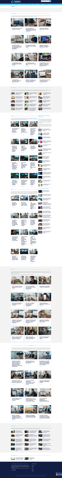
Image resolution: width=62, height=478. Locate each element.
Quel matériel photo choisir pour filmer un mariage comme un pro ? (19, 435)
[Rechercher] (50, 1)
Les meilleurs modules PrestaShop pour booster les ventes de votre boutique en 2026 (15, 223)
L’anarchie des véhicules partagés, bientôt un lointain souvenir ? (47, 130)
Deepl (46, 126)
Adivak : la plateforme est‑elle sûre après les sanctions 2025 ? (24, 131)
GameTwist (35, 16)
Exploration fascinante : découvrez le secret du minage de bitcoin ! (32, 182)
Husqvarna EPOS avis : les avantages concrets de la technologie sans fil (32, 105)
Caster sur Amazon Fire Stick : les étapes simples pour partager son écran (19, 105)
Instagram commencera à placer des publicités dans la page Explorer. (47, 165)
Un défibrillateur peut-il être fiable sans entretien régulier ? (17, 64)
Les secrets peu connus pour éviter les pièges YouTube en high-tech (33, 449)
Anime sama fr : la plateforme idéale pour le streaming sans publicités (15, 238)
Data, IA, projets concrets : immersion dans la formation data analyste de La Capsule (47, 212)
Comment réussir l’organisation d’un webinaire (32, 458)
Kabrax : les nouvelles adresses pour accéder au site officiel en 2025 (15, 258)
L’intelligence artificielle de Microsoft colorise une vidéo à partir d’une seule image (47, 173)
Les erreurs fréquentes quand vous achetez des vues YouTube (46, 432)
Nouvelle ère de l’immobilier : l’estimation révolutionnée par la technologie (47, 199)
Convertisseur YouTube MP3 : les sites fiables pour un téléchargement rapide (33, 432)
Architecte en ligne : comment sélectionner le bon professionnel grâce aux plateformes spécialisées (17, 47)
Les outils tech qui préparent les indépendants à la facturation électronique (44, 400)
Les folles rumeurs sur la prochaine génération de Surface (46, 161)
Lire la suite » (27, 32)
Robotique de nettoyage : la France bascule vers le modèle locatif (19, 93)
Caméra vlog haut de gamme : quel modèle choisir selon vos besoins (19, 432)
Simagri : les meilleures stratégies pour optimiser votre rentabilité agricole (31, 416)
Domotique (13, 4)
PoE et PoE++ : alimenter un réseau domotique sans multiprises (47, 101)
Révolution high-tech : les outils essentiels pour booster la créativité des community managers (15, 165)
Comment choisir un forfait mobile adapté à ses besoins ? (45, 304)
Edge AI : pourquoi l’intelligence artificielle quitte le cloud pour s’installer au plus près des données (17, 417)
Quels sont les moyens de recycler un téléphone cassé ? (45, 337)
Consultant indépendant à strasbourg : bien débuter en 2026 (45, 381)
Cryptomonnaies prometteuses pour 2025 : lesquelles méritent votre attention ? (24, 182)
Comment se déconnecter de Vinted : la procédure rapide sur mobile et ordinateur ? (17, 321)
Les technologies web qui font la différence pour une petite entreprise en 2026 (33, 205)
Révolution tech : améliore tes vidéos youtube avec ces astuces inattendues (47, 440)
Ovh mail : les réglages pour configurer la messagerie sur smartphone (30, 304)
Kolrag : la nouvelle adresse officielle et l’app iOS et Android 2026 (30, 337)
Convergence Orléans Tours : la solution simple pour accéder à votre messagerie (33, 259)
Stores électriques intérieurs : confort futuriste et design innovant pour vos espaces (19, 458)
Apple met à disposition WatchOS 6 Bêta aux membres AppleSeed (46, 157)
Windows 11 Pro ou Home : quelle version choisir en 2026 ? (24, 204)
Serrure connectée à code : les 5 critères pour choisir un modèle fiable (47, 93)
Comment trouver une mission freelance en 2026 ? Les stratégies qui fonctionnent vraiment (31, 400)
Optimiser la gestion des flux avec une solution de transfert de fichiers (31, 80)
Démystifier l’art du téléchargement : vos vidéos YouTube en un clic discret (33, 435)
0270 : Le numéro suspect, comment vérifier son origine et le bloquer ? (17, 337)
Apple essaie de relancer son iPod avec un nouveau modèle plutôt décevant (47, 142)
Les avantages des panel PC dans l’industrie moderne (17, 399)
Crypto (24, 4)
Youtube (43, 4)
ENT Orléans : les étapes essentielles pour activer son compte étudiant (33, 222)
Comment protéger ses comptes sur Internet (14, 204)
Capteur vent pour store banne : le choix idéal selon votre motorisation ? (47, 97)
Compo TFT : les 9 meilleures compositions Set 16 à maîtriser (47, 228)
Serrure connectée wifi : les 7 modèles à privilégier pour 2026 (33, 97)
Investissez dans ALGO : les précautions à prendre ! (33, 147)
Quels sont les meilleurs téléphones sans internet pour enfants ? (44, 321)
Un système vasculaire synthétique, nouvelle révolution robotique (46, 134)
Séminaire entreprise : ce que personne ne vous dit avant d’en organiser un (17, 381)
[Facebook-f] (48, 4)
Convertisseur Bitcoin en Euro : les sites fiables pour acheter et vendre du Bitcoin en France (33, 131)
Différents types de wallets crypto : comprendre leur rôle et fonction (24, 148)
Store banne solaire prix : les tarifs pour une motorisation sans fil (33, 93)
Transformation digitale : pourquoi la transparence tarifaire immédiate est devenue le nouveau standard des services (24, 240)
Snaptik (15, 272)
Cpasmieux (25, 192)
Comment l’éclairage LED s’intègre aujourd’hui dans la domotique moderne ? (20, 101)
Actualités (19, 4)
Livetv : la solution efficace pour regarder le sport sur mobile (17, 287)
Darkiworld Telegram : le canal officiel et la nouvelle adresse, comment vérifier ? (14, 149)
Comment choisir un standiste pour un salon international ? (30, 362)
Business (37, 4)
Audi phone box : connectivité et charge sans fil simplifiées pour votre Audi (24, 165)
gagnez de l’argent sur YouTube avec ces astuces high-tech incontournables (47, 449)
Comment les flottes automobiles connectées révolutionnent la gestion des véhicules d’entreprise (45, 417)
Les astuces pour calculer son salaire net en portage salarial (31, 46)
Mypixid (41, 271)
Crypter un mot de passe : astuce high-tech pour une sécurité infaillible (15, 182)
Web (28, 4)
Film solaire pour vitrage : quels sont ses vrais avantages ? (32, 101)
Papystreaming (32, 191)
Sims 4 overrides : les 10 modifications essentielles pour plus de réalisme (46, 224)
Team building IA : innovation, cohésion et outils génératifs (16, 80)
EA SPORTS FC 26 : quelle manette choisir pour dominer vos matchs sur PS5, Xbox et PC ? (44, 64)
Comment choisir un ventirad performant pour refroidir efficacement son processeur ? (31, 29)
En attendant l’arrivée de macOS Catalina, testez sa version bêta (46, 169)
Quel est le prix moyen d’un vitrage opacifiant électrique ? (47, 195)
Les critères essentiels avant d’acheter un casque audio (31, 64)
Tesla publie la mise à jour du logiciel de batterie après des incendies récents (47, 149)
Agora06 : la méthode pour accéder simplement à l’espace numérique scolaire (24, 223)
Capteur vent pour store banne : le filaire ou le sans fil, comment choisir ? (19, 97)
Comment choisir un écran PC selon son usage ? (17, 29)
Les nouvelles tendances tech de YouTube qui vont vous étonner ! (32, 444)
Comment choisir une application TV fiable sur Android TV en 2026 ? (44, 46)
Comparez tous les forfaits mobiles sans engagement (45, 287)
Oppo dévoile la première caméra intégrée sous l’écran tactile (47, 177)
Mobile (33, 4)
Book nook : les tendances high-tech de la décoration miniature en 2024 (19, 109)
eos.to (27, 192)
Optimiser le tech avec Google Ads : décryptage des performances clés (33, 165)
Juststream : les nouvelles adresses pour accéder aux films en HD (24, 258)
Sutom (32, 16)
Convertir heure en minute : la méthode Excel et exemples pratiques (45, 80)
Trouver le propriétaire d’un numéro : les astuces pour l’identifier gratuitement (31, 287)
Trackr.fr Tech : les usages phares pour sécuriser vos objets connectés (46, 105)
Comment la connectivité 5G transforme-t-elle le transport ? (17, 304)
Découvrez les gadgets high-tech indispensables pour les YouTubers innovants (20, 444)
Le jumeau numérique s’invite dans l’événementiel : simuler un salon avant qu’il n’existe (30, 382)
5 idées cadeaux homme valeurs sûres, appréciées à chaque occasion (46, 220)
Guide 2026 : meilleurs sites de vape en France (44, 29)
